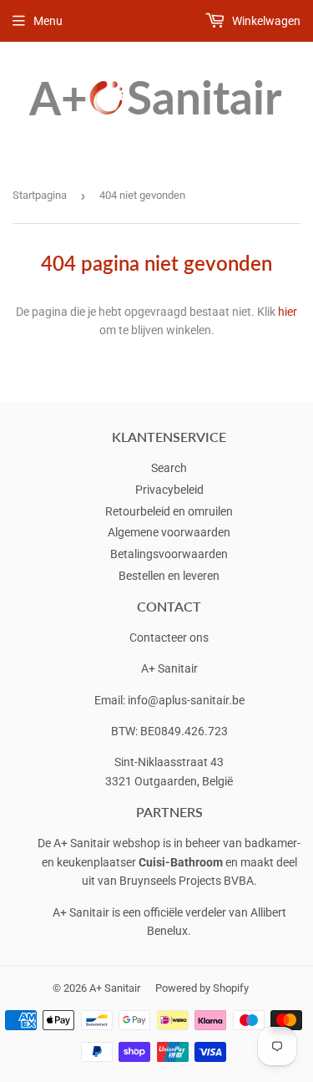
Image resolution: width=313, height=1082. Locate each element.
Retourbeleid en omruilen (169, 511)
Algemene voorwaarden (169, 532)
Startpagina (40, 195)
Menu (48, 21)
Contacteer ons (169, 637)
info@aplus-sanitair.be (186, 700)
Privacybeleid (169, 489)
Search (169, 468)
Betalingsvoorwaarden (169, 554)
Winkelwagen (265, 21)
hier (287, 311)
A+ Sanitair (114, 988)
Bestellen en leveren (169, 575)
